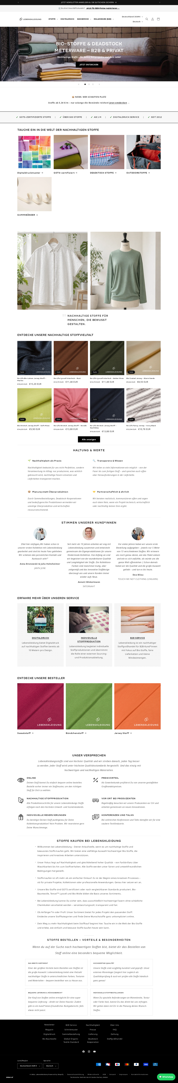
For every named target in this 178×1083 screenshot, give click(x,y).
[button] (53, 19)
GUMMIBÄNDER (26, 215)
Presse (93, 1029)
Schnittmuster (71, 1029)
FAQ (115, 1029)
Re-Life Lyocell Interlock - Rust (67, 378)
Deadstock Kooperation (93, 1040)
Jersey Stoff (121, 733)
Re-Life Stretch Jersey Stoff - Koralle (70, 426)
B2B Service (71, 1025)
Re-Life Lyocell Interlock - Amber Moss (107, 378)
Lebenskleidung (42, 1074)
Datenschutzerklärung (75, 1074)
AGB (104, 1074)
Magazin (49, 1029)
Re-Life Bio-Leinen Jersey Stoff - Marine (31, 379)
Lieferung (92, 1034)
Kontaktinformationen (139, 1074)
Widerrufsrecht (93, 1074)
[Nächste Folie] (99, 84)
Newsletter (49, 1024)
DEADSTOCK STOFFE (102, 173)
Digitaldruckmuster (28, 173)
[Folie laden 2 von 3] (89, 84)
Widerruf (9, 1077)
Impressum (123, 1074)
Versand (112, 1074)
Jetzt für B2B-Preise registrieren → (103, 8)
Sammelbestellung (71, 1034)
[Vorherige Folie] (79, 84)
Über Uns (114, 1025)
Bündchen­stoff (75, 733)
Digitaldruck (49, 1034)
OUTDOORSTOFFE (136, 173)
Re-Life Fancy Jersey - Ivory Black (141, 426)
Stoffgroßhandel (114, 1038)
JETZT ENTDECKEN (89, 64)
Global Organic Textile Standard (71, 1040)
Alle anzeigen (89, 439)
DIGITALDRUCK (40, 638)
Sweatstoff (24, 733)
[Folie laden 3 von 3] (93, 84)
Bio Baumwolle (49, 1038)
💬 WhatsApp (166, 1077)
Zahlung (115, 1034)
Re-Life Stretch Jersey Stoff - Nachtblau (103, 427)
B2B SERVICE (137, 638)
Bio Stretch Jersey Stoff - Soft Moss (33, 426)
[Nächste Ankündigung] (160, 2)
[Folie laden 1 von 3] (85, 84)
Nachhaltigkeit (93, 1025)
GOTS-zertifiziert (64, 173)
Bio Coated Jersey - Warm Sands (140, 378)
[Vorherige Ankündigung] (18, 2)
